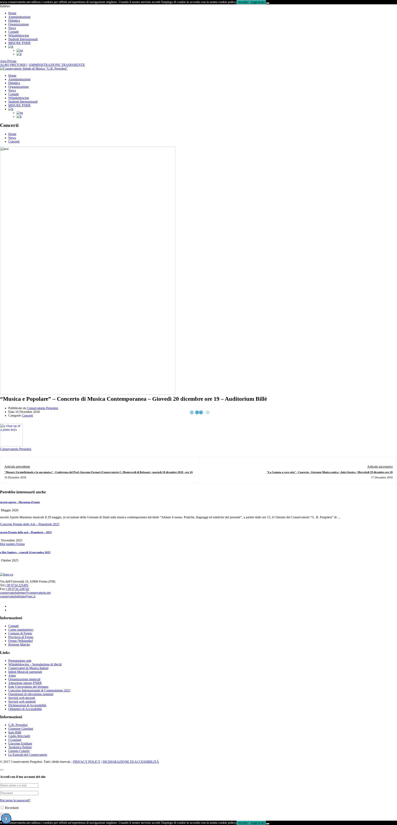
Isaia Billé (14, 732)
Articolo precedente (17, 466)
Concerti (13, 141)
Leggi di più (257, 2)
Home (12, 13)
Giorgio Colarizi (19, 751)
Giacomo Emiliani (20, 743)
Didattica (14, 20)
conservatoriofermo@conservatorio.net (25, 592)
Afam (12, 675)
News (12, 28)
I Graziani (14, 740)
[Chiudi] (267, 3)
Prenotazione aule (19, 660)
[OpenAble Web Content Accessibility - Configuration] (6, 818)
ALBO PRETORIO (13, 65)
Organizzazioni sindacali (24, 679)
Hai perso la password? (15, 800)
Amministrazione (19, 17)
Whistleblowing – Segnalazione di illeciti (35, 664)
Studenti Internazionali (23, 39)
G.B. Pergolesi (18, 725)
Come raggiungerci (20, 629)
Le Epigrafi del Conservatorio (27, 754)
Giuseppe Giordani (20, 728)
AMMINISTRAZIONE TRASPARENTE (57, 65)
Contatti (13, 31)
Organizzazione (18, 24)
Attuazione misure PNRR (25, 683)
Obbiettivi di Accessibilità (25, 709)
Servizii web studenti (22, 701)
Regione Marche (19, 644)
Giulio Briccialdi (19, 736)
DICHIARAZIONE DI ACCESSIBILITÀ (131, 761)
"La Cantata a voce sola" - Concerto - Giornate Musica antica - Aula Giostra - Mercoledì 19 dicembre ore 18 (330, 472)
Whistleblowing (18, 35)
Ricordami (11, 808)
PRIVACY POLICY (86, 761)
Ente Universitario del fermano (28, 686)
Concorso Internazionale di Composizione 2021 (39, 690)
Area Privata (8, 61)
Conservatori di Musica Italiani (28, 668)
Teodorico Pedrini (20, 747)
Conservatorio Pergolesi (42, 408)
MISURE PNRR (19, 43)
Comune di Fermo (20, 633)
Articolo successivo (380, 466)
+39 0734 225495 (16, 585)
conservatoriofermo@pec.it (17, 596)
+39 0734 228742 (17, 589)
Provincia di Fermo (20, 637)
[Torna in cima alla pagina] (1, 769)
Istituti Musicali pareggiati (25, 672)
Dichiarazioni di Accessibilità (27, 705)
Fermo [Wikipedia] (20, 641)
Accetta (243, 2)
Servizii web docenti (21, 698)
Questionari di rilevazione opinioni (30, 694)
